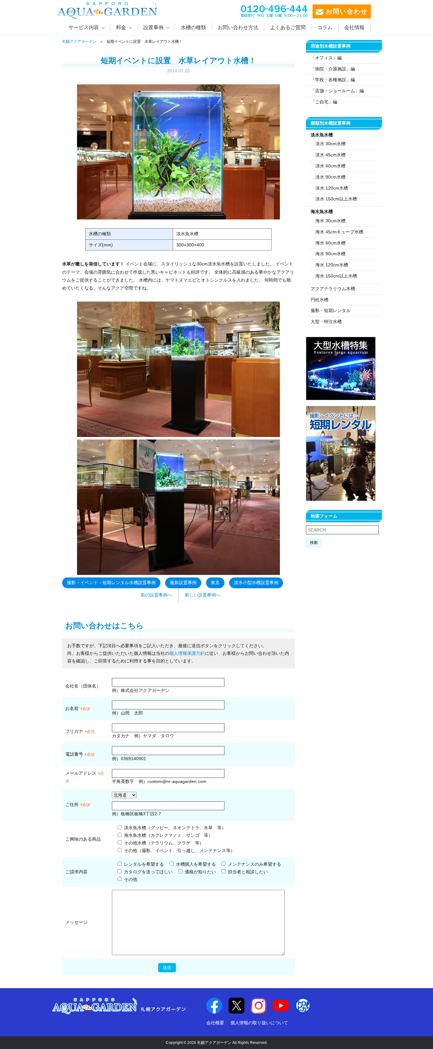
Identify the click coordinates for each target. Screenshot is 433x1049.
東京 (215, 582)
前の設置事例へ (156, 594)
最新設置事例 (183, 582)
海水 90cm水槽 (330, 253)
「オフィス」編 (326, 57)
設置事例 (153, 27)
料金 (121, 27)
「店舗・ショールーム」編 (337, 90)
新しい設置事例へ (202, 594)
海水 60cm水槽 (330, 242)
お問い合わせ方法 (238, 27)
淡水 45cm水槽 (330, 154)
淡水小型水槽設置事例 (256, 582)
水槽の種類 (193, 27)
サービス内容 (83, 27)
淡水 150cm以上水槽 (336, 198)
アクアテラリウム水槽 (333, 288)
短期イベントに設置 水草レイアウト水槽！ (178, 60)
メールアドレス (80, 773)
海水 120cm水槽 (331, 264)
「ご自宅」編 (324, 101)
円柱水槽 (319, 299)
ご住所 (77, 804)
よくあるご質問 (288, 27)
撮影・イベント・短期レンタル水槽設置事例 (111, 582)
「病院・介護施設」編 (333, 68)
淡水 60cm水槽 (330, 165)
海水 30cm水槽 (330, 220)
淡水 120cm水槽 (331, 188)
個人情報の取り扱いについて (259, 1022)
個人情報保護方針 (187, 653)
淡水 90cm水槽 (330, 176)
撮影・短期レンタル (331, 310)
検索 (314, 542)
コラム (325, 27)
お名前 (72, 708)
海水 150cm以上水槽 (336, 275)
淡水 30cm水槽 (330, 143)
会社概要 (215, 1022)
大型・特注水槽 (326, 321)
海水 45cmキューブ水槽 (339, 231)
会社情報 (354, 27)
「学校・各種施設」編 (333, 79)
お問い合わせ (345, 11)
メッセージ (76, 922)
